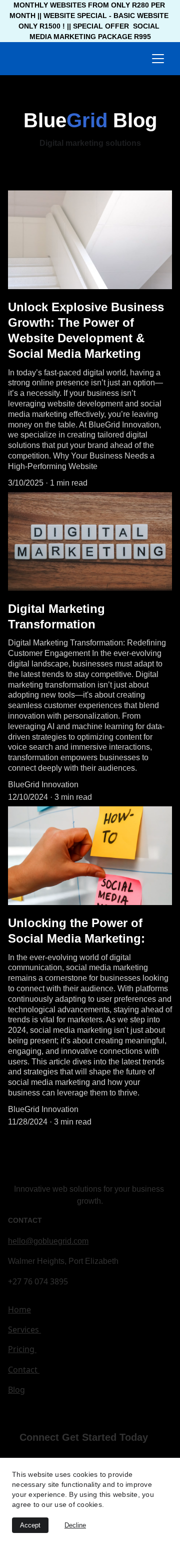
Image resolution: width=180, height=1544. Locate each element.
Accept (30, 1525)
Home (19, 1309)
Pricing (22, 1349)
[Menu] (158, 58)
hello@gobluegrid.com (48, 1241)
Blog (16, 1389)
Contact (24, 1369)
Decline (75, 1525)
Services (24, 1329)
